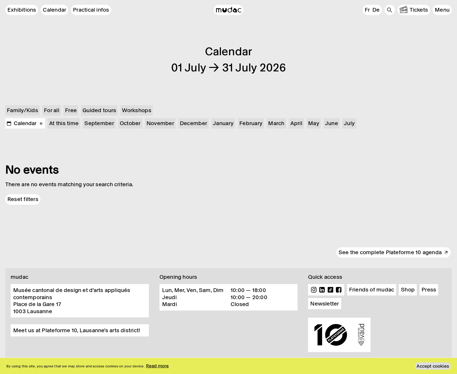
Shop (408, 289)
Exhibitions (21, 9)
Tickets (419, 9)
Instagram (314, 290)
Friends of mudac (371, 289)
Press (429, 289)
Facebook (339, 290)
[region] (228, 366)
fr (367, 9)
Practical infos (91, 9)
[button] (442, 10)
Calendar (54, 9)
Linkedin (322, 290)
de (376, 9)
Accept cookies (433, 366)
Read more (157, 366)
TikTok (330, 290)
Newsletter (324, 303)
